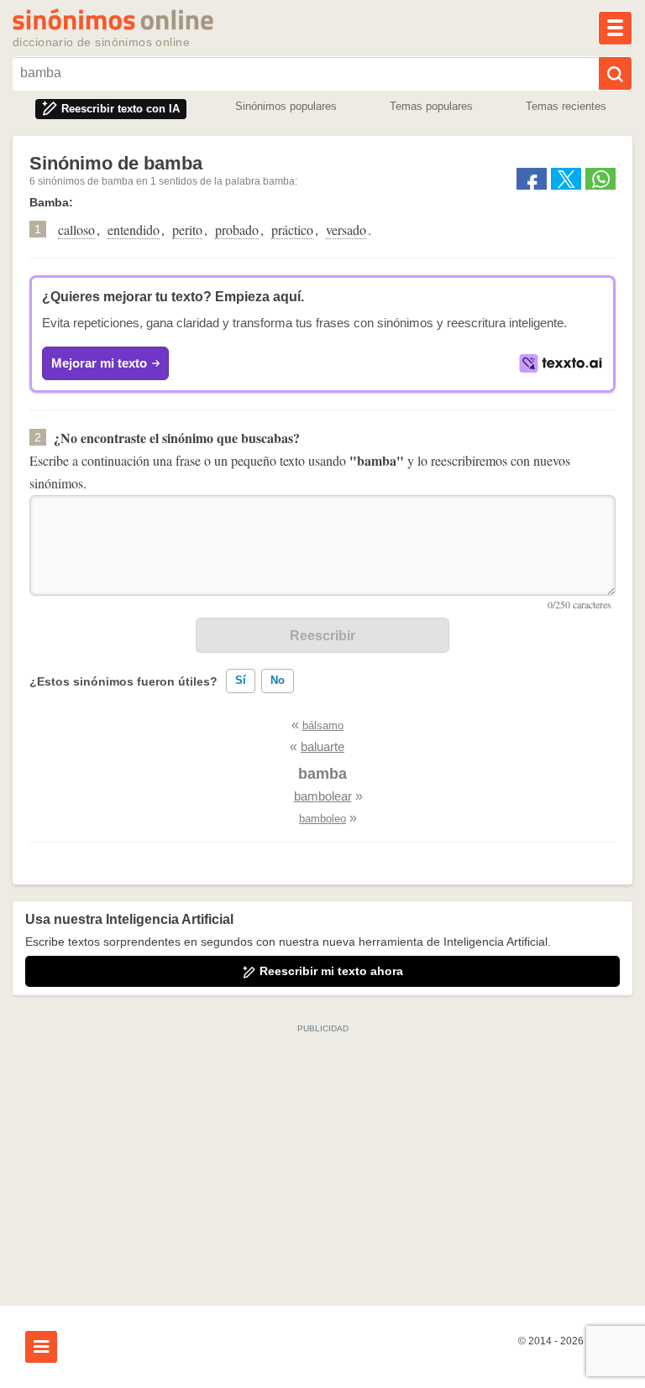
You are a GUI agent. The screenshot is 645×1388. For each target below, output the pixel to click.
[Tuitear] (566, 179)
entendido (134, 229)
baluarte (322, 746)
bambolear (323, 796)
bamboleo (322, 818)
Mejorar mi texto (99, 363)
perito (187, 229)
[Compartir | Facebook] (532, 179)
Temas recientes (566, 106)
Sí (240, 680)
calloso (76, 229)
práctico (292, 229)
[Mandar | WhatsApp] (600, 179)
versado (346, 229)
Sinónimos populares (286, 106)
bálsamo (322, 725)
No (277, 680)
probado (237, 229)
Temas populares (431, 106)
